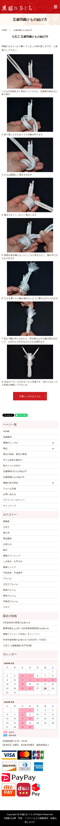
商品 (5, 448)
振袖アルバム (9, 590)
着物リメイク (9, 567)
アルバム (7, 578)
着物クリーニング (11, 555)
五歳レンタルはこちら (30, 396)
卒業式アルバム (10, 601)
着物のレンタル (10, 442)
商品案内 (7, 538)
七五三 (6, 527)
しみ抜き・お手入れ (12, 561)
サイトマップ (9, 505)
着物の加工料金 (10, 482)
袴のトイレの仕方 (11, 465)
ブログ (6, 607)
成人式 (6, 532)
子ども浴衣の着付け (12, 460)
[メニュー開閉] (55, 6)
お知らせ (7, 544)
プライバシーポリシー (14, 500)
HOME (4, 30)
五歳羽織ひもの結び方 (14, 477)
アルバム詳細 (9, 488)
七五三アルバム (10, 584)
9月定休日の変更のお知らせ (16, 622)
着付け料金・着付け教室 (15, 454)
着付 (5, 550)
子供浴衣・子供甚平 (12, 572)
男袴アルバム (9, 595)
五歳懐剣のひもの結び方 (15, 471)
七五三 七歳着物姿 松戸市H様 (17, 645)
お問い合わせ (9, 494)
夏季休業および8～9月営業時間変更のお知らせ (26, 628)
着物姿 (6, 521)
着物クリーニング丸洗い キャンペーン (21, 634)
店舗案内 (7, 437)
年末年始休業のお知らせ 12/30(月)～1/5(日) (24, 639)
